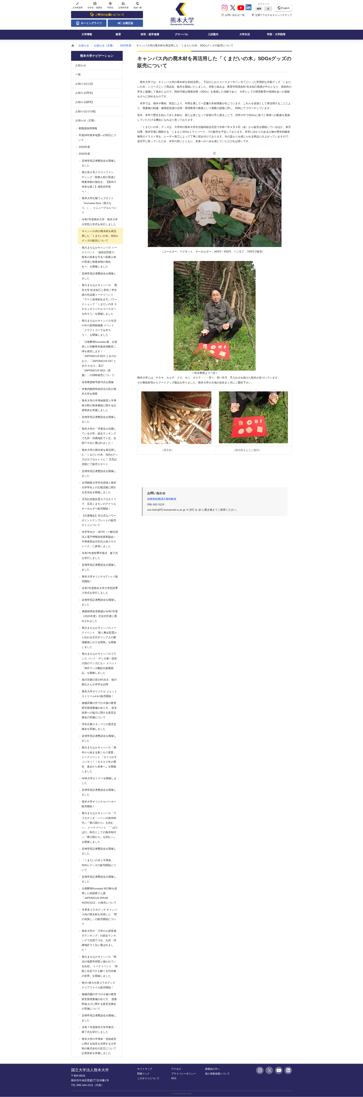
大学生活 (244, 34)
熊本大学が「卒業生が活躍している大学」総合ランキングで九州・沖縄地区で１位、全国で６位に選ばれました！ (98, 436)
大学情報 (86, 34)
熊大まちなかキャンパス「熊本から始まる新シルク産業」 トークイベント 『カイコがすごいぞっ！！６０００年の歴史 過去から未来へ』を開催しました (99, 759)
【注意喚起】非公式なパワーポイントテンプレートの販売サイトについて (98, 520)
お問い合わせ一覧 (233, 15)
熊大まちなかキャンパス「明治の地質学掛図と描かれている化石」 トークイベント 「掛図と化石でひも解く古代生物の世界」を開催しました (99, 966)
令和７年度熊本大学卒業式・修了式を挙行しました (98, 1029)
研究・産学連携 (150, 34)
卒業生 (110, 5)
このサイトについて (148, 1078)
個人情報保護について (217, 1073)
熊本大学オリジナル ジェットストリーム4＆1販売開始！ (99, 694)
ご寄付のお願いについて (109, 14)
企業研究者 (123, 5)
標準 (259, 8)
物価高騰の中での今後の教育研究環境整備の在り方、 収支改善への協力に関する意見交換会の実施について (99, 710)
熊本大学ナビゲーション (96, 55)
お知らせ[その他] (85, 111)
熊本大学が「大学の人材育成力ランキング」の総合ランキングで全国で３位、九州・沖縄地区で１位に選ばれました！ (98, 940)
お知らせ (83, 45)
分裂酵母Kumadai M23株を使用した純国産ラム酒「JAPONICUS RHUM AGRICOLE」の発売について (99, 895)
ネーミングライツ (91, 23)
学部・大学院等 (276, 34)
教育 (118, 34)
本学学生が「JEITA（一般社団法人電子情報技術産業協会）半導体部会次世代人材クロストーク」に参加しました (99, 539)
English (283, 8)
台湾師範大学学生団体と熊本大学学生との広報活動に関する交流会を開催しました (98, 487)
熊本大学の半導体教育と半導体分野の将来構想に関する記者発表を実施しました (98, 405)
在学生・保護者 (95, 5)
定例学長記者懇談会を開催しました (98, 163)
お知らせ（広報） (104, 45)
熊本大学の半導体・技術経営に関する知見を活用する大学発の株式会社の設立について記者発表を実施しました (98, 1046)
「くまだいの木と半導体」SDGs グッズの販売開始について (98, 865)
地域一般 (137, 5)
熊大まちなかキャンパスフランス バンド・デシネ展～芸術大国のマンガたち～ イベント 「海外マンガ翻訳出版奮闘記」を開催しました (99, 663)
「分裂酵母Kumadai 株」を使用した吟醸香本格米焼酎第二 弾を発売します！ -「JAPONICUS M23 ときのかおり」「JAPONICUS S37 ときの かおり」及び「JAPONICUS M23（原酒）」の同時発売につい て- (99, 358)
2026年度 (84, 146)
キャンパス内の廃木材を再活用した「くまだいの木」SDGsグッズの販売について (99, 236)
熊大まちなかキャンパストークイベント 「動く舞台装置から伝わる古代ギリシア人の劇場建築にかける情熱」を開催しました (99, 637)
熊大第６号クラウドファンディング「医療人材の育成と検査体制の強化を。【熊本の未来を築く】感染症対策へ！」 (98, 182)
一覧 (78, 74)
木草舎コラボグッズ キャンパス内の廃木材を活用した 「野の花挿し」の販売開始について (99, 917)
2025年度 (125, 45)
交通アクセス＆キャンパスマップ (271, 15)
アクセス (176, 1068)
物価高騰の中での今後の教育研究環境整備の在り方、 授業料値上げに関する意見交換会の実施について (99, 1001)
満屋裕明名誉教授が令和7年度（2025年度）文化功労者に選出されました (99, 616)
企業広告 (128, 23)
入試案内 (213, 34)
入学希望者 (77, 5)
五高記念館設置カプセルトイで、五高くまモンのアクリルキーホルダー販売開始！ (98, 504)
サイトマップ (144, 1068)
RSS (173, 1078)
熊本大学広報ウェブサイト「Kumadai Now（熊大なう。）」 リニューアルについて (99, 205)
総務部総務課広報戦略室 (161, 498)
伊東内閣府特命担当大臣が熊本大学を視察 (98, 391)
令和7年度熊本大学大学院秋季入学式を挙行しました (99, 590)
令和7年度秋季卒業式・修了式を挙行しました (99, 555)
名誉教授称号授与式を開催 (97, 382)
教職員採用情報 (87, 128)
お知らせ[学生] (84, 92)
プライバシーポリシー (183, 1073)
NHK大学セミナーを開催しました (98, 781)
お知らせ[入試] (84, 83)
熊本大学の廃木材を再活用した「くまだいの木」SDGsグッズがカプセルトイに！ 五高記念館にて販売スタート (99, 457)
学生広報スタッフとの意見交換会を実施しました (98, 726)
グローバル (181, 34)
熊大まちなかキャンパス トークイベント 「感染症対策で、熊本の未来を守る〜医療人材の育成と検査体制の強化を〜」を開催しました (99, 257)
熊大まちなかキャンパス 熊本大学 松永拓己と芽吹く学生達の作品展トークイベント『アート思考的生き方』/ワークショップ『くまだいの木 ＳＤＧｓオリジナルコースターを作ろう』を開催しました (99, 299)
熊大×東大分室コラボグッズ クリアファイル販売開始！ (99, 985)
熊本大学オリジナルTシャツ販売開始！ (99, 579)
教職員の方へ (212, 1068)
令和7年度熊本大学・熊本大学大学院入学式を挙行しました (99, 222)
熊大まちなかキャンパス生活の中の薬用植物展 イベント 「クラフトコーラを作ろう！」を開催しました (98, 328)
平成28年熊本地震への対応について (97, 137)
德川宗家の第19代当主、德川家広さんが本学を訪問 (99, 682)
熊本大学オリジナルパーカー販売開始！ (98, 804)
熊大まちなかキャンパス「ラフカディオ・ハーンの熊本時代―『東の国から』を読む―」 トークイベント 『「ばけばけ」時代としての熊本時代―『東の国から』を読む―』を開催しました (99, 827)
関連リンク (143, 1073)
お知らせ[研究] (84, 102)
